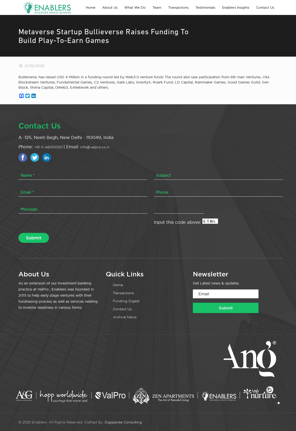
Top (285, 420)
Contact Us (122, 309)
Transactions (123, 293)
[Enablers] (47, 7)
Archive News (125, 317)
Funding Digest (126, 301)
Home (118, 285)
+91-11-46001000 (48, 147)
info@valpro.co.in (95, 147)
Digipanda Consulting (123, 422)
